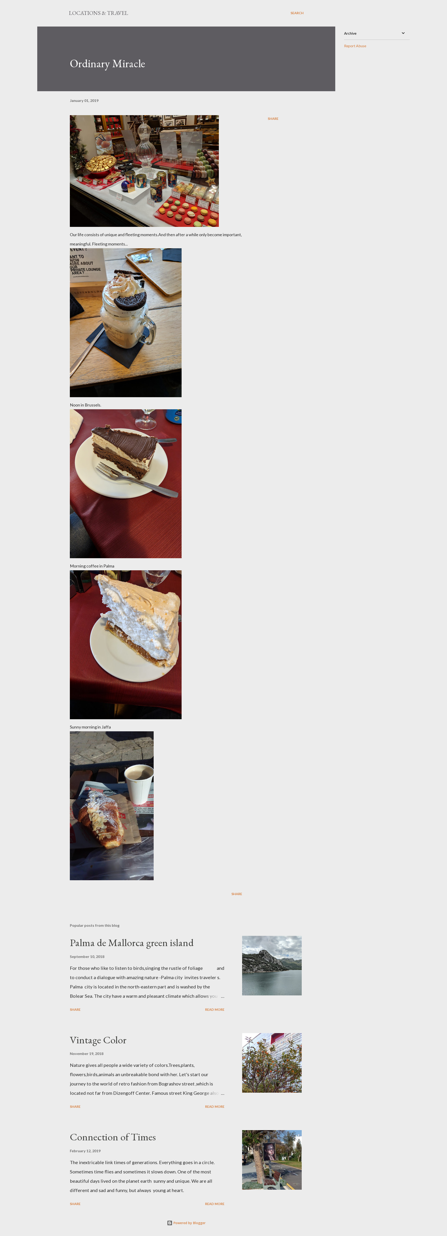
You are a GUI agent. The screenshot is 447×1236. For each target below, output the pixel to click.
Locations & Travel (98, 13)
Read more (214, 1009)
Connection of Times (113, 1136)
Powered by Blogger (189, 1223)
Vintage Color (98, 1039)
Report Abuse (355, 46)
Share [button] (273, 119)
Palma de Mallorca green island (132, 942)
